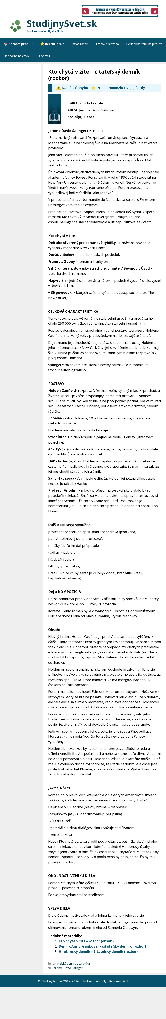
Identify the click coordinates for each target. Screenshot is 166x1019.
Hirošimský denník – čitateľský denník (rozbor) (98, 951)
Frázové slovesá (107, 44)
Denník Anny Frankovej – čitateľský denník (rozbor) (102, 946)
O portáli (44, 56)
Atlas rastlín (80, 44)
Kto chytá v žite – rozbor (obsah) (86, 941)
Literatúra (83, 963)
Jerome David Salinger (68, 968)
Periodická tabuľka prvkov (144, 44)
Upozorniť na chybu (17, 56)
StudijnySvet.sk (62, 23)
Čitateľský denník (64, 963)
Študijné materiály (94, 981)
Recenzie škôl (118, 981)
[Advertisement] (21, 129)
